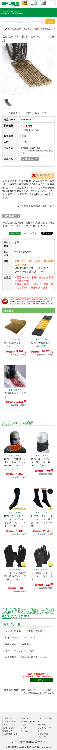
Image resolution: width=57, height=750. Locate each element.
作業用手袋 (10, 657)
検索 (50, 21)
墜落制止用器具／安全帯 (34, 657)
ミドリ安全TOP (14, 29)
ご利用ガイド (8, 718)
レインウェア (11, 637)
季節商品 (27, 29)
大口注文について (10, 734)
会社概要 (41, 725)
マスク (32, 651)
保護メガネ (10, 644)
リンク (23, 728)
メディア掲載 (43, 734)
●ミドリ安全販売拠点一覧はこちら (36, 206)
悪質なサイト (8, 731)
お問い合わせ (8, 728)
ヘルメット (29, 637)
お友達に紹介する (30, 233)
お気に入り (15, 233)
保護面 (25, 644)
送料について (26, 718)
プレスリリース (44, 737)
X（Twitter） (25, 731)
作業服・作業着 (34, 631)
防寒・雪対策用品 (42, 29)
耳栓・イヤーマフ (14, 651)
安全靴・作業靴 (13, 631)
